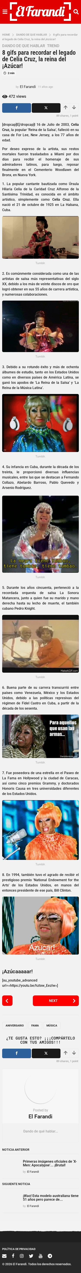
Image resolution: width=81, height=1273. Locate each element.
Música (51, 1025)
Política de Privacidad (18, 1249)
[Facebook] (13, 1256)
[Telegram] (50, 1256)
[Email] (4, 1256)
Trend (53, 46)
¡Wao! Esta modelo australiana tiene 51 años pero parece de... (51, 1198)
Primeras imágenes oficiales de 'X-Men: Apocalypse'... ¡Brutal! (50, 1163)
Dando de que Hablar (23, 46)
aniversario (15, 1025)
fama (35, 1025)
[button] (5, 12)
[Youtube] (40, 1256)
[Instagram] (22, 1256)
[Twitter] (31, 1256)
